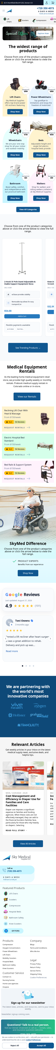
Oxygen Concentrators (11, 948)
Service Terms (35, 971)
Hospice (6, 987)
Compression (41, 20)
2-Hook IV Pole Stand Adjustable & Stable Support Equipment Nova (20, 283)
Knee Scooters (15, 923)
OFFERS (16, 931)
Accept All (41, 1045)
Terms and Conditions (38, 948)
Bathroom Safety (16, 917)
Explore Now (43, 33)
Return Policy (35, 967)
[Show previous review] (5, 638)
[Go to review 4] (33, 665)
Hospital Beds (15, 911)
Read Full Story (16, 830)
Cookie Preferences (38, 977)
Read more (12, 651)
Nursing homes (9, 980)
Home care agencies (10, 983)
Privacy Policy (35, 964)
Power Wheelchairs (10, 951)
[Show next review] (50, 638)
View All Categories (28, 209)
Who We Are (35, 951)
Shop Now (15, 111)
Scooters (25, 20)
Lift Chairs (9, 20)
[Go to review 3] (29, 665)
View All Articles (28, 843)
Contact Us (7, 977)
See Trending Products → (28, 347)
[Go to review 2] (26, 665)
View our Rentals (27, 396)
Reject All (15, 1045)
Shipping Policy (36, 974)
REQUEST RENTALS (14, 427)
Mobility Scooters (9, 958)
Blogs (32, 944)
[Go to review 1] (22, 665)
